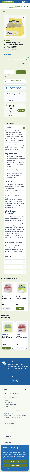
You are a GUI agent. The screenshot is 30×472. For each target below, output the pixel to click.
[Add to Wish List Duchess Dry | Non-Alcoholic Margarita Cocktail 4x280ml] (26, 308)
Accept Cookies (15, 461)
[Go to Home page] (13, 6)
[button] (15, 389)
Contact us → (21, 110)
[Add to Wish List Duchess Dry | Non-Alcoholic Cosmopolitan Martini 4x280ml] (12, 308)
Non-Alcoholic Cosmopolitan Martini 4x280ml (7, 297)
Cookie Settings (15, 465)
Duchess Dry (5, 295)
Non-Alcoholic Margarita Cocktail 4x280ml (21, 297)
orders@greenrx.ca (13, 397)
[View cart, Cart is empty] (27, 6)
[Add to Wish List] (23, 17)
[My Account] (24, 6)
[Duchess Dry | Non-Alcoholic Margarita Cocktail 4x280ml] (22, 288)
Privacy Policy (6, 468)
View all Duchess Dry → (23, 318)
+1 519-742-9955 (13, 393)
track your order (19, 366)
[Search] (22, 6)
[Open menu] (3, 6)
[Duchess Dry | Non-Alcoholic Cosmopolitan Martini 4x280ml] (8, 288)
